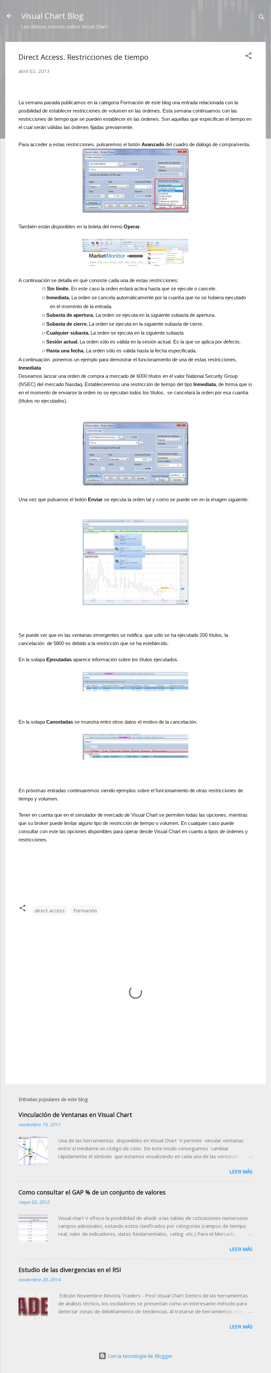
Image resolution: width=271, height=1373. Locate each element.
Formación (85, 910)
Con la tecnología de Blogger (139, 1356)
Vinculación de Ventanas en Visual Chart (75, 1115)
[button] (248, 57)
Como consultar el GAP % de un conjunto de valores (92, 1192)
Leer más (240, 1171)
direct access (50, 910)
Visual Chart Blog (52, 15)
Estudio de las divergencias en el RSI (70, 1270)
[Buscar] (262, 18)
